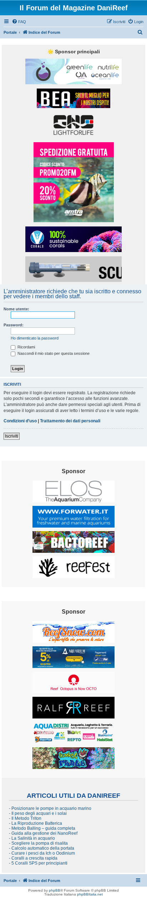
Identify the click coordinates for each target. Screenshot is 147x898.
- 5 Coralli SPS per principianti (38, 863)
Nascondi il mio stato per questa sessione (53, 353)
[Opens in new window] (73, 71)
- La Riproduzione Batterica (35, 823)
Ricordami (25, 347)
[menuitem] (19, 21)
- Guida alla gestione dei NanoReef (43, 833)
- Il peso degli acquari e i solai (38, 813)
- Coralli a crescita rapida (33, 858)
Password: (14, 325)
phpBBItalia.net (90, 894)
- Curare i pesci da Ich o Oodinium (42, 853)
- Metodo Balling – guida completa (42, 828)
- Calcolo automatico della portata (41, 848)
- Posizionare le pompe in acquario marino (50, 808)
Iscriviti (11, 436)
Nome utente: (16, 309)
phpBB (54, 890)
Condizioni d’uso (20, 420)
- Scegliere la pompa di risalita (38, 843)
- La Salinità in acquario (32, 838)
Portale (10, 32)
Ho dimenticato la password (35, 338)
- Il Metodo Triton (25, 818)
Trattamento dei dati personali (70, 420)
